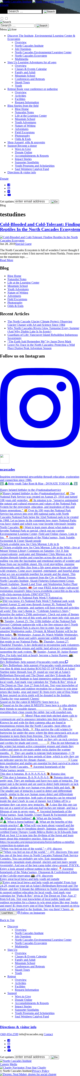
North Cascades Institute (29, 45)
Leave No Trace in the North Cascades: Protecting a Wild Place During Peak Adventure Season (41, 346)
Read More (6, 260)
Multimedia (21, 59)
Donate (4, 4)
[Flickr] (8, 191)
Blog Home (22, 109)
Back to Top (7, 920)
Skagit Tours (22, 82)
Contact (48, 1034)
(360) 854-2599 (9, 1034)
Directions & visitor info (18, 1027)
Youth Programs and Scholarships (35, 165)
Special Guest (23, 243)
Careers (4, 1064)
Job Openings (23, 49)
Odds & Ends (23, 139)
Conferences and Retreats (30, 79)
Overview (21, 42)
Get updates (7, 201)
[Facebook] (8, 185)
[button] (2, 18)
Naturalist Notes (24, 112)
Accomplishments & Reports (32, 155)
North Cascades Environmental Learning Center (43, 52)
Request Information (27, 102)
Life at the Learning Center (31, 115)
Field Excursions (25, 132)
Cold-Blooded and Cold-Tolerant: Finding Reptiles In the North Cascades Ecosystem (40, 227)
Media (13, 1064)
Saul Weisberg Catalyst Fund (32, 169)
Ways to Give (23, 149)
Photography (22, 135)
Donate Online (23, 152)
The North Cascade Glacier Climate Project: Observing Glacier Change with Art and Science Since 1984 (39, 323)
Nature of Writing (25, 125)
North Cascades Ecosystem (31, 55)
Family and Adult (25, 72)
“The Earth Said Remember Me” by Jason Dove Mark (39, 341)
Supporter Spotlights (27, 162)
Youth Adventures (25, 122)
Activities (20, 95)
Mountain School (25, 75)
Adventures (21, 129)
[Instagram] (8, 188)
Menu (3, 29)
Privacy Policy (40, 1070)
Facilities (20, 99)
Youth (18, 85)
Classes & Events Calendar (31, 69)
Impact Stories (23, 159)
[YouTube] (9, 195)
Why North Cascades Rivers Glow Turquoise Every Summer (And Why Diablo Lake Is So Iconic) (43, 330)
